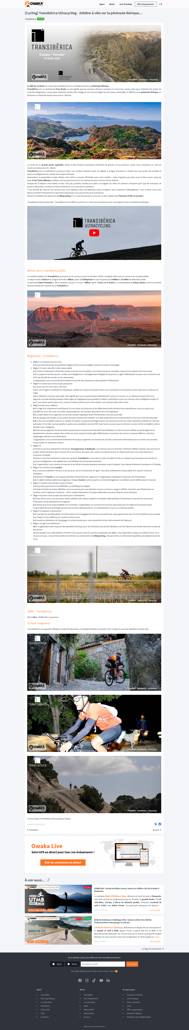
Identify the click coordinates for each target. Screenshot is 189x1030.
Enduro (87, 1017)
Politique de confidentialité (139, 1017)
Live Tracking (126, 4)
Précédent (33, 830)
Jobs (129, 1006)
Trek (43, 1013)
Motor (112, 4)
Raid (86, 1006)
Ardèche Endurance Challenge (109, 927)
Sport (102, 4)
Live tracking (132, 998)
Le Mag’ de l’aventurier (152, 948)
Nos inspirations (48, 998)
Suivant (156, 830)
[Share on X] (155, 824)
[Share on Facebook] (159, 824)
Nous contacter (133, 1002)
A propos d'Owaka (135, 994)
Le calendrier (46, 1002)
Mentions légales (134, 1013)
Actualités (45, 994)
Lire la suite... (155, 910)
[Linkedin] (108, 980)
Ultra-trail (45, 1009)
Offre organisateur (145, 4)
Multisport (45, 1006)
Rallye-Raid (89, 1009)
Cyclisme (45, 1017)
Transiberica (30, 19)
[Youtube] (101, 980)
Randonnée (89, 1013)
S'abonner (132, 964)
